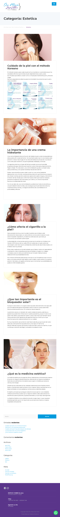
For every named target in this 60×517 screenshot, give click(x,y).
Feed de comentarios (10, 473)
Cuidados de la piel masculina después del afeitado (18, 429)
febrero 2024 (8, 448)
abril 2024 (7, 445)
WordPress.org (9, 475)
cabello (7, 458)
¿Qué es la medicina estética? (26, 373)
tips (6, 462)
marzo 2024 (8, 447)
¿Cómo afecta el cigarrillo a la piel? (26, 228)
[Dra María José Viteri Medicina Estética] (12, 6)
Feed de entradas (9, 471)
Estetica (7, 460)
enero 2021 (8, 450)
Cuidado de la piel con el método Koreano (28, 67)
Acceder (7, 470)
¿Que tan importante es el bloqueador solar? (24, 301)
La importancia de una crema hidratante (26, 151)
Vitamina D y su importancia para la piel (15, 427)
